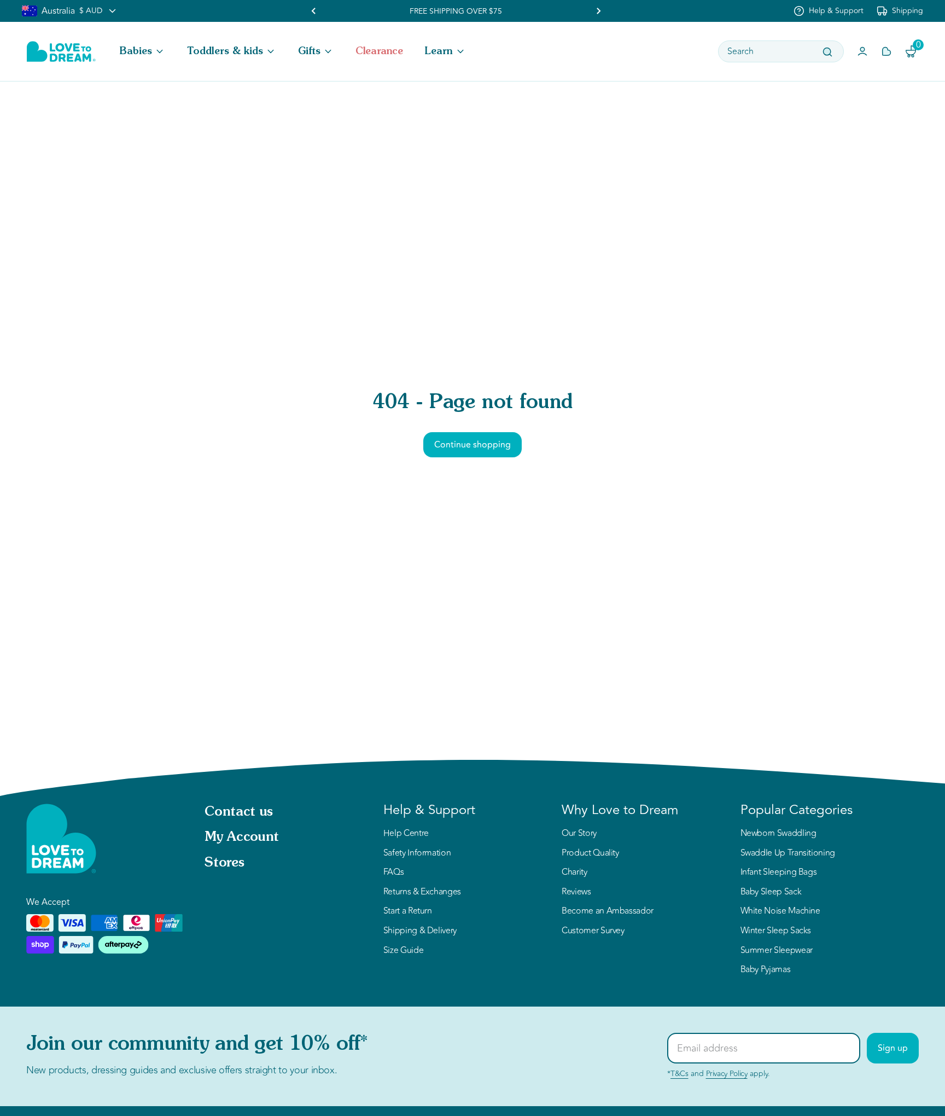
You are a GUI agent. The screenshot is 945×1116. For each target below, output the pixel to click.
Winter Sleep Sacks (776, 931)
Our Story (579, 834)
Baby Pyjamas (765, 970)
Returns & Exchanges (422, 892)
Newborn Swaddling (778, 834)
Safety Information (417, 853)
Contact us (238, 812)
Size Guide (403, 951)
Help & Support (836, 10)
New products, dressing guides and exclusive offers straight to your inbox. (181, 1070)
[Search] (827, 52)
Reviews (576, 892)
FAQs (393, 873)
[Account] (862, 51)
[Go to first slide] (598, 11)
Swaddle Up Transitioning (787, 853)
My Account (241, 837)
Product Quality (590, 853)
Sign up (893, 1048)
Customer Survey (593, 931)
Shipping (907, 10)
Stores (224, 863)
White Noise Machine (780, 911)
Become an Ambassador (608, 911)
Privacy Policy (727, 1073)
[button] (142, 51)
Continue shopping (472, 444)
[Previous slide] (314, 11)
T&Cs (679, 1073)
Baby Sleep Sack (771, 892)
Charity (574, 873)
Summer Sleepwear (776, 951)
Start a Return (407, 911)
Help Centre (406, 834)
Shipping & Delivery (420, 931)
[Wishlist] (886, 51)
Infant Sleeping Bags (778, 873)
